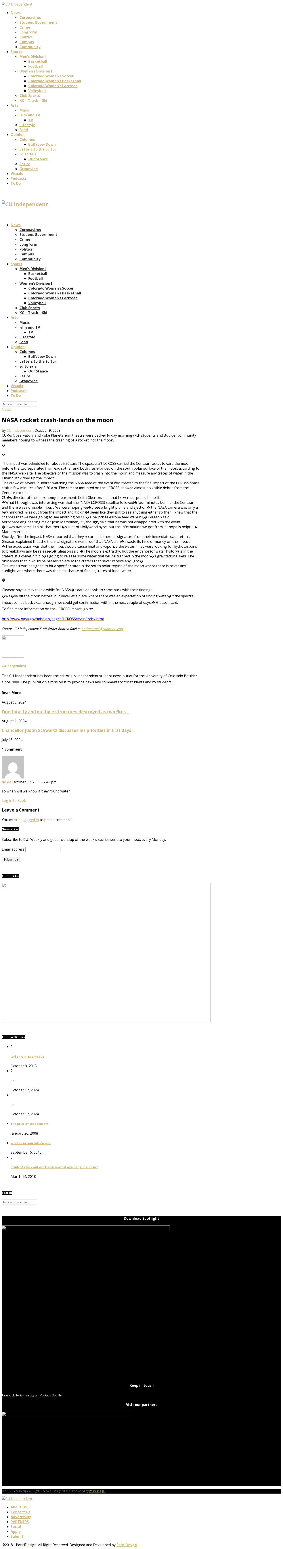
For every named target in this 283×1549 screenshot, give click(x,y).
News (16, 12)
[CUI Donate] (106, 1021)
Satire (24, 163)
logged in (31, 819)
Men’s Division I (32, 56)
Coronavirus (30, 17)
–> (12, 1080)
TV (30, 120)
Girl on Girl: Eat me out (27, 1057)
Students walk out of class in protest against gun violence (54, 1167)
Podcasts (19, 178)
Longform (28, 32)
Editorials (27, 154)
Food (23, 129)
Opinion (18, 134)
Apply (16, 1531)
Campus (26, 41)
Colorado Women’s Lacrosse (53, 85)
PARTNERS (20, 1521)
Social (16, 1526)
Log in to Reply (14, 800)
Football (35, 66)
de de (6, 782)
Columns (27, 139)
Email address (13, 849)
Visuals (17, 173)
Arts (14, 105)
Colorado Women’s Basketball (54, 80)
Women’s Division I (35, 71)
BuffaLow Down (42, 144)
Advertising (21, 1516)
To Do (16, 183)
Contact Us (20, 1512)
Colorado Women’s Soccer (51, 76)
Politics (26, 37)
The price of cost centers (29, 1124)
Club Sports (29, 95)
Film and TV (29, 115)
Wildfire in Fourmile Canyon (31, 1143)
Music (24, 110)
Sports (16, 51)
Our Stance (38, 159)
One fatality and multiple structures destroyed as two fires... (65, 711)
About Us (19, 1507)
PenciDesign (97, 1491)
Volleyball (37, 90)
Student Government (38, 22)
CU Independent (20, 430)
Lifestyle (27, 124)
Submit (17, 1536)
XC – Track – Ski (33, 100)
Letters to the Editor (37, 149)
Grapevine (28, 168)
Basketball (37, 61)
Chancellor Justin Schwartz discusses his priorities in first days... (68, 730)
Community (29, 46)
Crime (24, 27)
